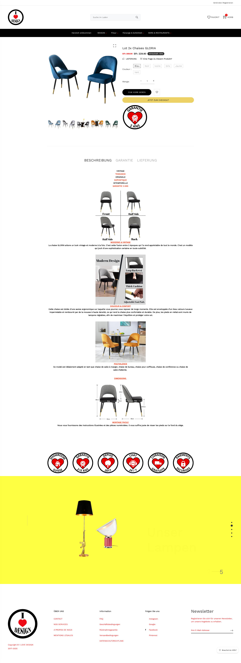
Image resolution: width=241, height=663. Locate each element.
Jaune (178, 66)
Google (152, 624)
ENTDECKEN (159, 555)
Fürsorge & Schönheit (132, 33)
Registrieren (228, 3)
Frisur (113, 33)
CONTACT (58, 619)
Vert (137, 72)
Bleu (137, 66)
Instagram (153, 619)
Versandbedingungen (109, 635)
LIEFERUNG (131, 59)
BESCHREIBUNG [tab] (98, 160)
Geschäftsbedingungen (110, 624)
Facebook (153, 630)
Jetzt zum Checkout (158, 100)
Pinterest (153, 635)
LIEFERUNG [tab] (147, 160)
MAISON (101, 33)
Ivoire (157, 66)
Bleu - (106, 639)
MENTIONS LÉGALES (63, 635)
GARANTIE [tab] (124, 160)
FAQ (101, 619)
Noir (147, 66)
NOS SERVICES (61, 624)
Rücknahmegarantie (108, 630)
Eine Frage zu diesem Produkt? (157, 59)
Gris (168, 66)
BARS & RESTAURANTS (158, 33)
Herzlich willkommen (81, 33)
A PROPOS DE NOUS (63, 630)
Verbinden (217, 3)
